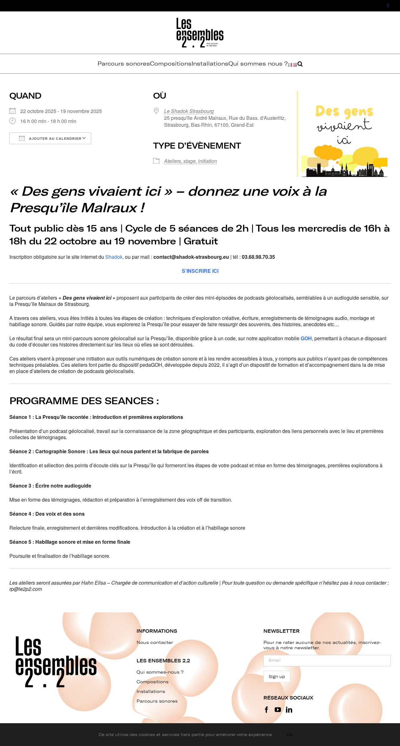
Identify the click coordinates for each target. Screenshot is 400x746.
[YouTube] (278, 710)
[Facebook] (266, 710)
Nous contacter (155, 642)
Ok (289, 734)
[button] (300, 63)
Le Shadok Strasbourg (189, 111)
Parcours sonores (157, 701)
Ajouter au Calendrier (55, 138)
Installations (151, 691)
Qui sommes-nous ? (160, 672)
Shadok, (114, 256)
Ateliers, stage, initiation (190, 160)
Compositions (152, 682)
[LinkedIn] (289, 710)
